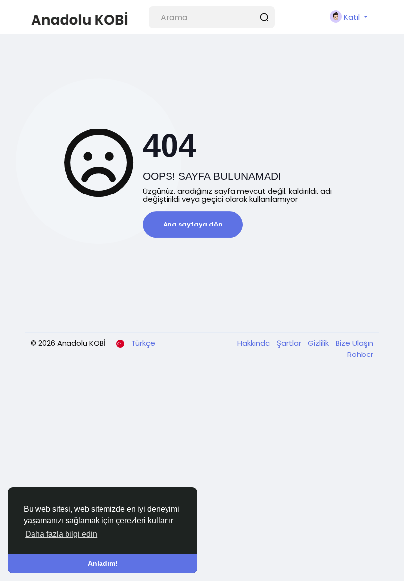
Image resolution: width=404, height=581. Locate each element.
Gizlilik (319, 343)
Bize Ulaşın (354, 343)
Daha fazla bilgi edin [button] (61, 534)
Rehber (360, 354)
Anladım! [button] (103, 563)
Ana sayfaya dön (193, 224)
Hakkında (254, 343)
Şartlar (290, 343)
